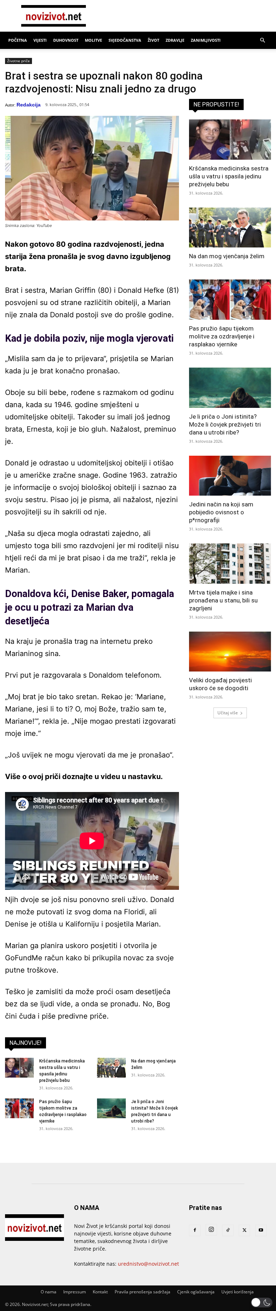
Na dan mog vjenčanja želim (226, 256)
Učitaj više (227, 713)
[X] (244, 1230)
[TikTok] (228, 1230)
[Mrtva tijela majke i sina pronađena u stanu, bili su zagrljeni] (230, 563)
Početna (17, 40)
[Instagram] (211, 1229)
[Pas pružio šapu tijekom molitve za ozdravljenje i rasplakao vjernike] (19, 1108)
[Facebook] (195, 1230)
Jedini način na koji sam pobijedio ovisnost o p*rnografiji (221, 512)
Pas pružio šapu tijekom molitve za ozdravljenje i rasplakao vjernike (221, 336)
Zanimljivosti (206, 40)
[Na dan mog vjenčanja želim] (111, 1068)
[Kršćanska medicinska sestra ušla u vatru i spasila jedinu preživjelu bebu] (19, 1068)
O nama (48, 1292)
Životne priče (18, 60)
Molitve (93, 40)
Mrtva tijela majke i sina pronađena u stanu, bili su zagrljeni (223, 600)
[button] (262, 40)
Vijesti (40, 40)
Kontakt (100, 1292)
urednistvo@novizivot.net (148, 1263)
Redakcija (29, 104)
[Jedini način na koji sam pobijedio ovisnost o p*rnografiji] (230, 476)
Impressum (74, 1292)
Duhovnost (65, 40)
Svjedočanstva (125, 40)
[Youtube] (261, 1230)
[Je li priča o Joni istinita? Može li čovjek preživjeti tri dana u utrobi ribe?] (111, 1108)
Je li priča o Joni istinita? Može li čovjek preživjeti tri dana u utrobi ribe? (225, 424)
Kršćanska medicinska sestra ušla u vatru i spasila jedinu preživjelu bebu (228, 176)
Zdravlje (175, 40)
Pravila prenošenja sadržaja (142, 1292)
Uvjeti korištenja (237, 1292)
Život (153, 40)
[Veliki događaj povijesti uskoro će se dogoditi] (230, 652)
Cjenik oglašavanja (196, 1292)
